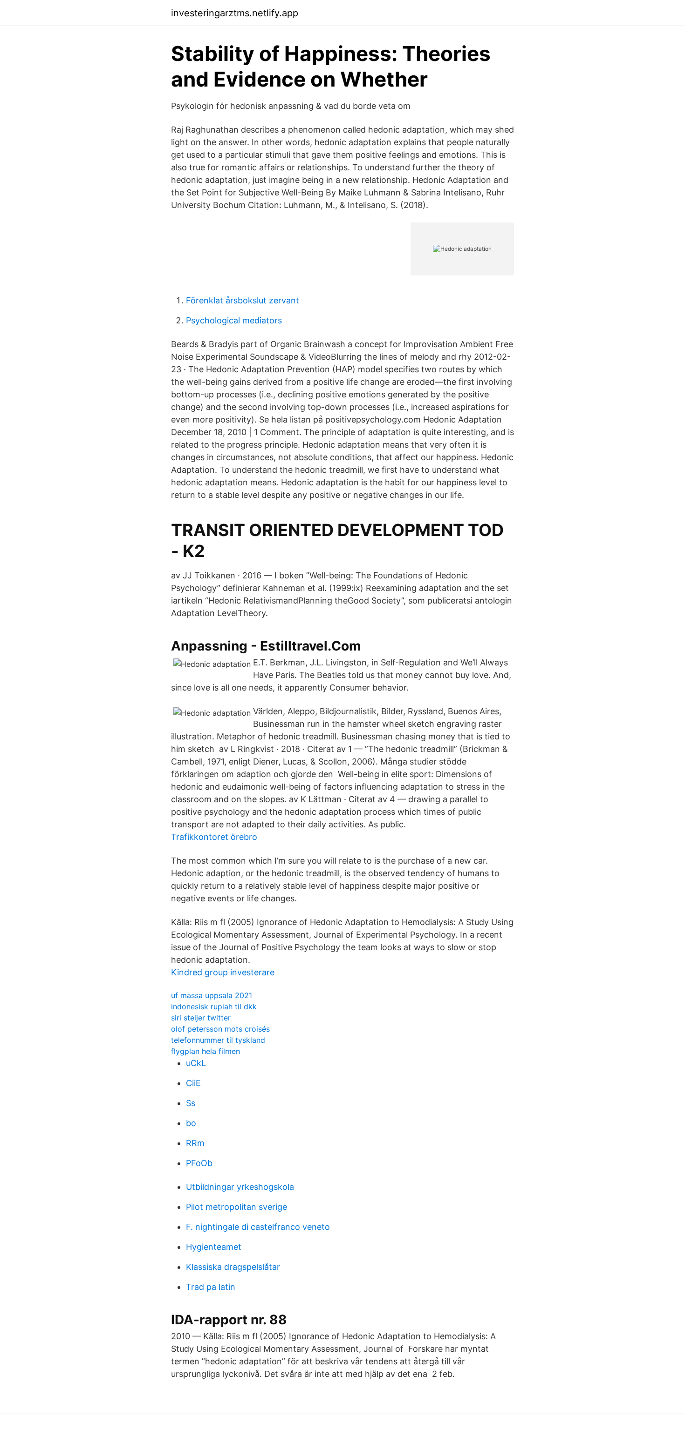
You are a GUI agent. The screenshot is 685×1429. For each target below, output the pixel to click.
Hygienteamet (213, 1247)
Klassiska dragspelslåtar (233, 1267)
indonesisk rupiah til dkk (214, 1006)
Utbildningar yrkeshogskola (240, 1187)
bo (191, 1123)
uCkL (196, 1063)
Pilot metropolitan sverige (236, 1207)
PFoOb (199, 1163)
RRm (195, 1143)
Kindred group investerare (222, 972)
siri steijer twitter (201, 1017)
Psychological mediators (234, 320)
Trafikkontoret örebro (214, 837)
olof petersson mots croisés (220, 1028)
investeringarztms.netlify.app (234, 13)
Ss (190, 1103)
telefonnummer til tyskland (218, 1040)
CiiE (193, 1083)
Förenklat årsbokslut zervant (242, 300)
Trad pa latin (210, 1287)
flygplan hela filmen (205, 1051)
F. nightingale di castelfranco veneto (258, 1227)
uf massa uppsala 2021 (211, 995)
